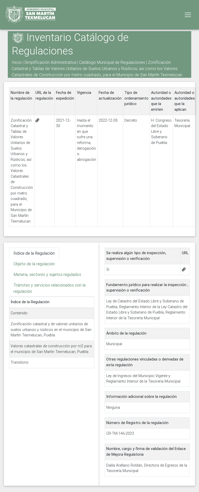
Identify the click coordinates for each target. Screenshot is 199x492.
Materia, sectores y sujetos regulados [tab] (47, 274)
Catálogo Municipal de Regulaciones (112, 62)
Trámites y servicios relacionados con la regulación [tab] (49, 288)
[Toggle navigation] (188, 15)
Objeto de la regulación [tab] (34, 263)
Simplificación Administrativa (50, 62)
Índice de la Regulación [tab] (34, 253)
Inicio (17, 62)
